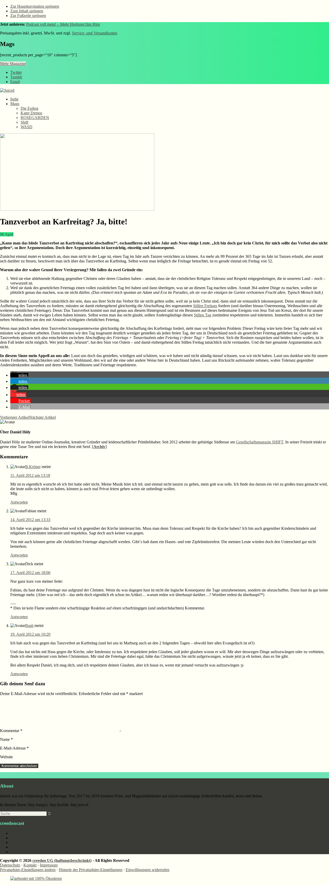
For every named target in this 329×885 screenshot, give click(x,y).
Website (6, 757)
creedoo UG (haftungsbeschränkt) (62, 860)
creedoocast (19, 833)
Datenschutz (10, 865)
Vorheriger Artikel (14, 417)
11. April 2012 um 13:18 (30, 475)
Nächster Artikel (42, 417)
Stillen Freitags (205, 306)
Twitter (16, 72)
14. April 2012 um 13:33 (30, 519)
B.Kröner (33, 466)
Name (6, 739)
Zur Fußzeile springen (28, 15)
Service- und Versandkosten (94, 33)
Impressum (49, 865)
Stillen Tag (202, 315)
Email (15, 81)
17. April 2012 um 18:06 (30, 572)
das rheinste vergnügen (29, 838)
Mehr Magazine (13, 63)
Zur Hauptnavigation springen (34, 6)
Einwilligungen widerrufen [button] (147, 870)
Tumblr (16, 77)
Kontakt (29, 865)
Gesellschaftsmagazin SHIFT (259, 442)
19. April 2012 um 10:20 (30, 634)
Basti (29, 625)
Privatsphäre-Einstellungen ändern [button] (28, 870)
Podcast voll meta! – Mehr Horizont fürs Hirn (63, 24)
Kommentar (11, 730)
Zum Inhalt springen (26, 11)
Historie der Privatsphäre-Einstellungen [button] (90, 870)
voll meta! (18, 852)
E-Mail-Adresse (14, 748)
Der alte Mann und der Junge (34, 842)
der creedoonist (22, 847)
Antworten (19, 502)
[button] (19, 375)
